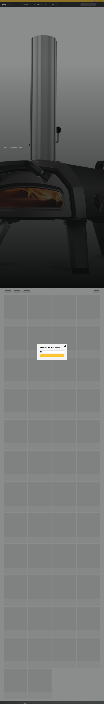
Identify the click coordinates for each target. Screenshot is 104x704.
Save (52, 355)
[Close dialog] (65, 346)
